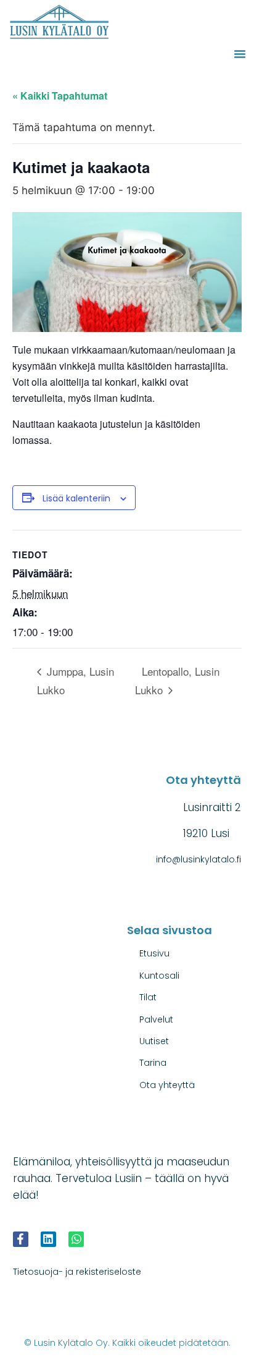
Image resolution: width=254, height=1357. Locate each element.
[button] (240, 54)
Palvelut (156, 1019)
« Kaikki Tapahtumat (59, 95)
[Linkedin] (48, 1239)
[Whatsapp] (76, 1239)
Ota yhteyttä (167, 1085)
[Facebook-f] (20, 1239)
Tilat (148, 997)
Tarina (152, 1063)
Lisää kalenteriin (76, 498)
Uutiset (154, 1041)
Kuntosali (159, 975)
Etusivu (154, 953)
